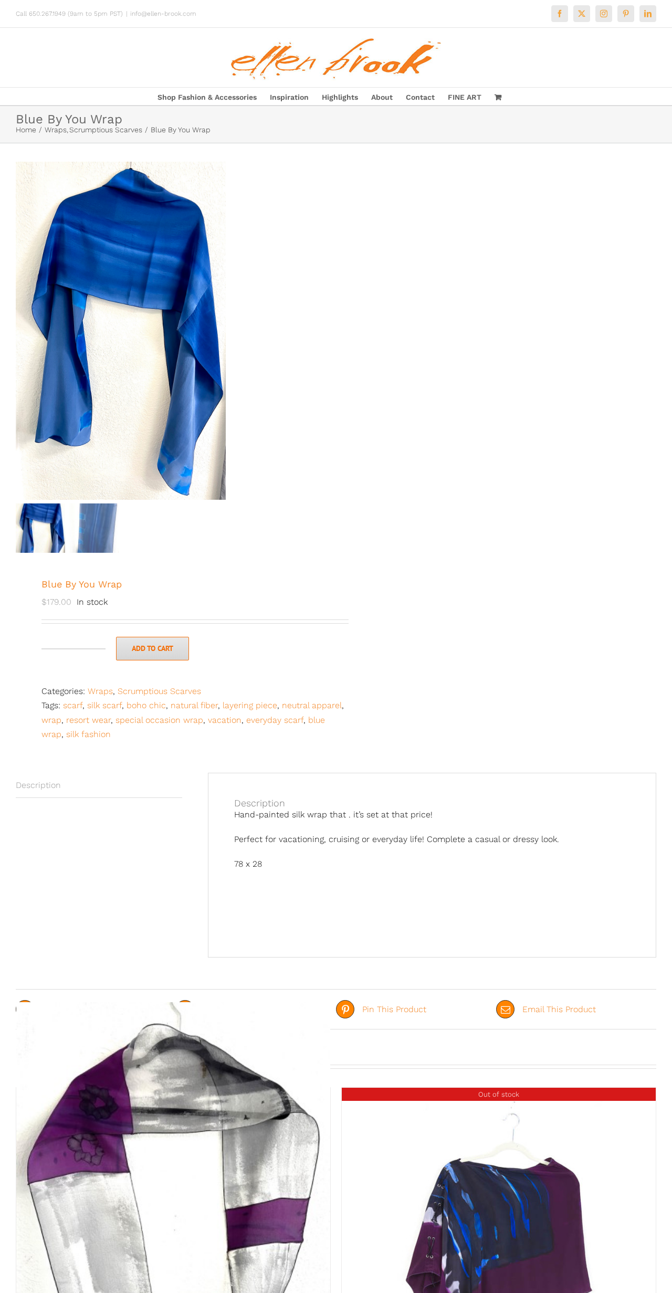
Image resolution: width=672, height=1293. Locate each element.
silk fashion (88, 734)
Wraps (100, 691)
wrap (51, 720)
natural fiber (194, 705)
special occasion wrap (159, 720)
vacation (225, 720)
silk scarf (104, 705)
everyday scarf (274, 720)
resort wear (88, 720)
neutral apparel (312, 705)
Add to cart (152, 648)
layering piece (250, 705)
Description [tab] (38, 785)
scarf (72, 705)
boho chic (146, 705)
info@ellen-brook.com (163, 13)
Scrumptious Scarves (159, 691)
